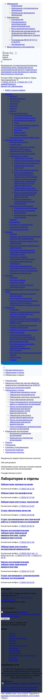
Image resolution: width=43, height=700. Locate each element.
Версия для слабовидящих (12, 86)
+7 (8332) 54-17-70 (24, 82)
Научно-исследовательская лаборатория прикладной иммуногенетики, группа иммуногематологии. (15, 534)
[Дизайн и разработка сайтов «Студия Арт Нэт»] (21, 683)
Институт (12, 636)
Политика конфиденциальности (14, 687)
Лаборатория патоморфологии (16, 493)
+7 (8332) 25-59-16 (8, 82)
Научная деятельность (18, 638)
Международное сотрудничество (22, 655)
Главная (12, 633)
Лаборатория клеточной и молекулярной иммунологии (15, 547)
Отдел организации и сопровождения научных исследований (20, 576)
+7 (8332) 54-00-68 (26, 515)
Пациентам (13, 648)
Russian (6, 53)
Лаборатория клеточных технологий (19, 502)
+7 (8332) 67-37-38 (26, 497)
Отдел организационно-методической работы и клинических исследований (20, 520)
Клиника (12, 641)
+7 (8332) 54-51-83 (26, 542)
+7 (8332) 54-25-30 (26, 582)
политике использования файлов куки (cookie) (20, 696)
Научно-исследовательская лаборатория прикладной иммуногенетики (15, 564)
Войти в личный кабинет (15, 90)
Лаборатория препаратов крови (17, 484)
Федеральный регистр (18, 646)
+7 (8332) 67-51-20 (26, 571)
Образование (14, 651)
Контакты (13, 658)
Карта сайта (13, 660)
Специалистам (15, 653)
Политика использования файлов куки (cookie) (19, 690)
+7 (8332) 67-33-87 (26, 506)
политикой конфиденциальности (14, 613)
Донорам (12, 643)
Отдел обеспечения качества (16, 510)
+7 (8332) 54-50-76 (26, 526)
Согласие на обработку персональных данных (19, 688)
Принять (4, 698)
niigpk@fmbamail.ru (8, 84)
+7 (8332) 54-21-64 (26, 553)
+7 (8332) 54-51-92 (26, 489)
